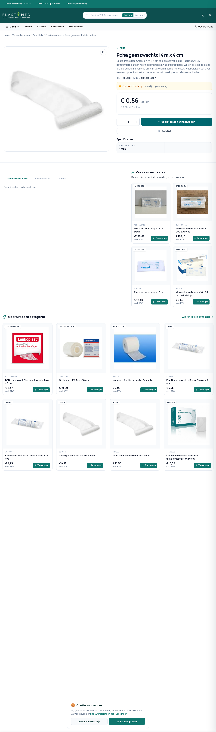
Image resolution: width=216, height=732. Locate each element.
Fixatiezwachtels (54, 35)
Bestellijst (166, 131)
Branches (41, 26)
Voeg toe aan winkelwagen (178, 121)
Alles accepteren (127, 721)
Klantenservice (76, 26)
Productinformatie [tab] (17, 178)
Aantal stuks (127, 146)
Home (7, 35)
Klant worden (57, 26)
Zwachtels (37, 35)
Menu (12, 26)
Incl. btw (139, 15)
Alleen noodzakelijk (89, 721)
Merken (28, 26)
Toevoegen (161, 238)
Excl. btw (127, 15)
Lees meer (121, 713)
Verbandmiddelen (21, 35)
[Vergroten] (103, 52)
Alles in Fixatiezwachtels (196, 316)
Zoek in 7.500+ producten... (105, 15)
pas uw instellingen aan (102, 713)
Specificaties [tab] (42, 178)
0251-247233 (205, 26)
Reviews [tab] (61, 178)
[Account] (202, 15)
